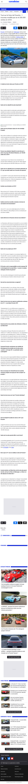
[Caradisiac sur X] (5, 758)
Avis (21, 11)
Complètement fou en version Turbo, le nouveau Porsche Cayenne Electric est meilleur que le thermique (18, 706)
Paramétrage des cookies (19, 776)
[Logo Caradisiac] (14, 2)
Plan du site (17, 771)
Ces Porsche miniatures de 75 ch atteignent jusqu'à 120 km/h (12, 629)
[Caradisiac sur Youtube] (12, 758)
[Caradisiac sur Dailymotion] (8, 758)
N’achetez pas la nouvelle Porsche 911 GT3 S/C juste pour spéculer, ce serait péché (18, 692)
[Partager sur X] (20, 27)
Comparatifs (16, 11)
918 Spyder (5, 447)
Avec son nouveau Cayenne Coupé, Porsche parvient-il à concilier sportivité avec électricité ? (17, 699)
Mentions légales (3, 774)
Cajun (12, 447)
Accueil (2, 11)
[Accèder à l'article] (14, 576)
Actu (24, 11)
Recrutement (3, 771)
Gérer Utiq (2, 779)
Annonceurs (17, 766)
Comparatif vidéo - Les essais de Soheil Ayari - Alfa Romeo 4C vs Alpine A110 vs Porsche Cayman (18, 742)
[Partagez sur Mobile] (25, 27)
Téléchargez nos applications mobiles (11, 763)
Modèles (6, 11)
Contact (2, 766)
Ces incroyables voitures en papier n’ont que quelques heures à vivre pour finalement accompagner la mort (12, 586)
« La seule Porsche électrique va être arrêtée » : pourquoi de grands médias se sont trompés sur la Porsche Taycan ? (13, 651)
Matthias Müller (20, 37)
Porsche (3, 9)
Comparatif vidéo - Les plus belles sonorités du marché (18, 720)
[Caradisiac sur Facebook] (2, 758)
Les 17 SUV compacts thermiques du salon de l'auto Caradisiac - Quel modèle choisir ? (18, 728)
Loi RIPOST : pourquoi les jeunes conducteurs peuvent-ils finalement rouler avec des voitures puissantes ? (13, 608)
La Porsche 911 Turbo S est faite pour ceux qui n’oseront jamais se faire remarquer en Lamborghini (18, 685)
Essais (11, 11)
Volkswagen (16, 32)
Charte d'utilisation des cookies (6, 776)
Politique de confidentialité (19, 774)
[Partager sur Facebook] (15, 27)
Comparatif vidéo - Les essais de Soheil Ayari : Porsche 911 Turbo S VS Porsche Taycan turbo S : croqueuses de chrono (18, 735)
